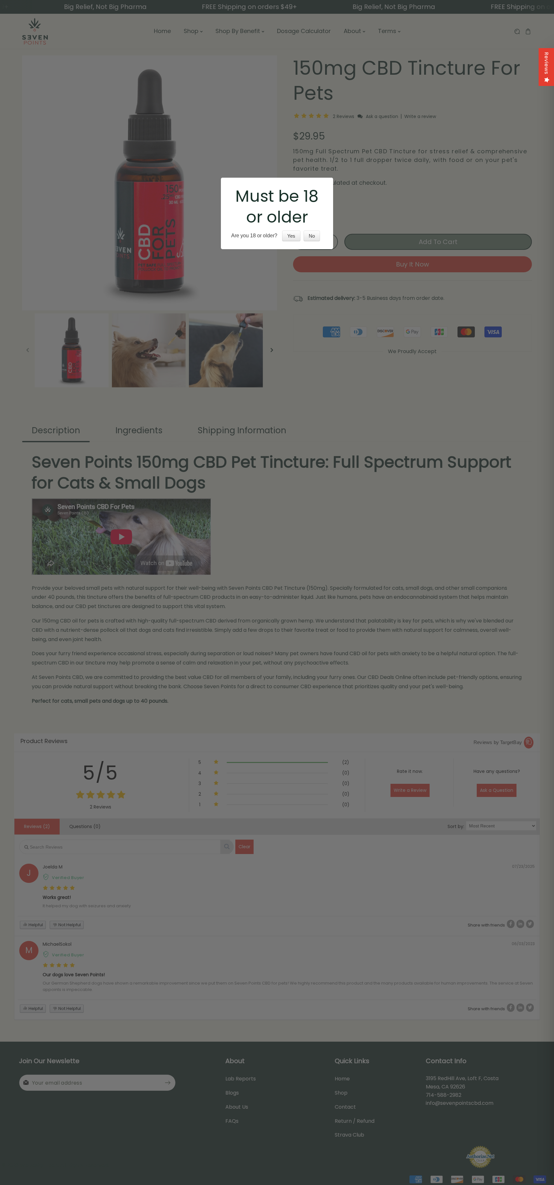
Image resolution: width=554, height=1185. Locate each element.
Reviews (546, 63)
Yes (291, 236)
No (312, 236)
